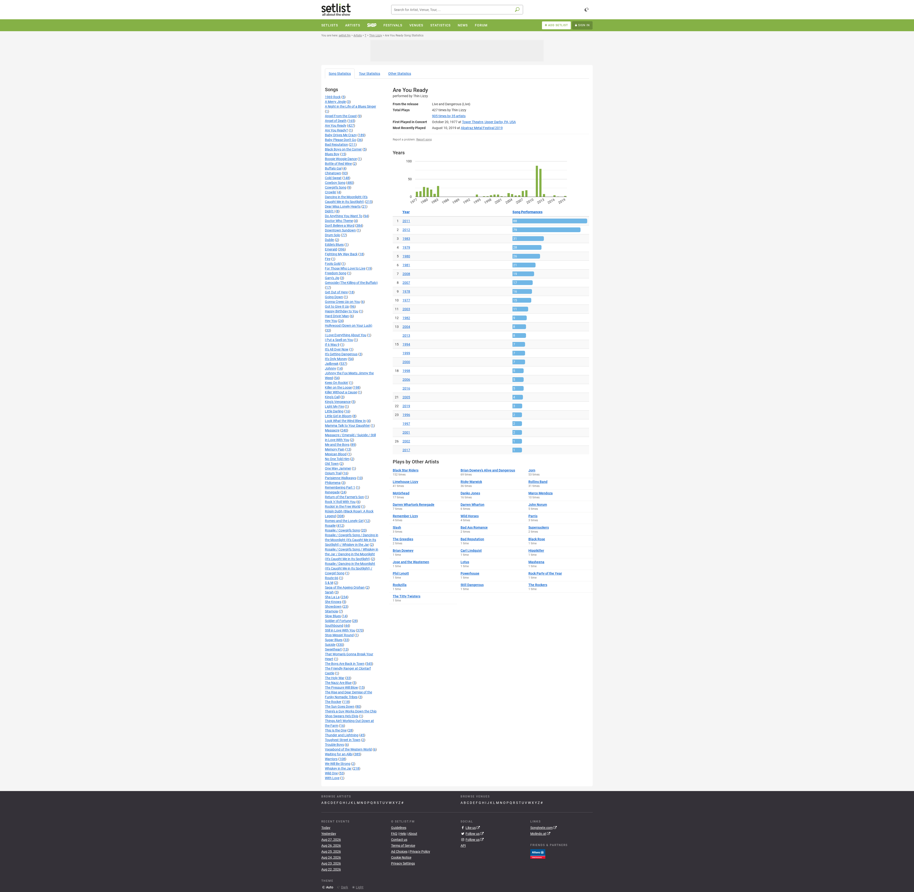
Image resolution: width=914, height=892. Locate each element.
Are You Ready (335, 125)
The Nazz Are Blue (338, 683)
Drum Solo (332, 235)
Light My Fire (334, 406)
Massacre (332, 430)
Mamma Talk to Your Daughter (347, 425)
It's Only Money (336, 359)
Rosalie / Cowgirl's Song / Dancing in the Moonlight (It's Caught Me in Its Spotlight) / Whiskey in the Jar (351, 539)
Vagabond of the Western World (348, 749)
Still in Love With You (340, 630)
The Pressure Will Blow (341, 687)
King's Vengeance (338, 402)
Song (340, 73)
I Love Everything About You (345, 335)
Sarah (329, 592)
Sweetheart (333, 649)
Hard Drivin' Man (337, 316)
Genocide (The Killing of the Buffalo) (351, 283)
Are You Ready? (336, 130)
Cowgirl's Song (335, 187)
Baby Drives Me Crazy (341, 135)
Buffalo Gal (333, 168)
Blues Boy (332, 154)
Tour (369, 73)
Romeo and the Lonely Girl (344, 521)
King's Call (332, 397)
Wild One (331, 773)
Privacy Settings (403, 863)
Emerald (331, 249)
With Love (332, 778)
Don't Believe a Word (339, 225)
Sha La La (332, 597)
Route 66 (331, 578)
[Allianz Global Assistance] (537, 853)
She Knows (333, 602)
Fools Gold (333, 264)
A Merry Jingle (335, 102)
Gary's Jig (332, 278)
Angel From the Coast (341, 116)
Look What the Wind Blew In (345, 421)
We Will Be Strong (337, 764)
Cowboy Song (335, 183)
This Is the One (336, 730)
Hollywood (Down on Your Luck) (348, 325)
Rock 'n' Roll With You (340, 502)
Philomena (333, 483)
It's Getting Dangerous (341, 354)
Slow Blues (333, 616)
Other (399, 73)
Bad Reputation (336, 144)
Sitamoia (331, 611)
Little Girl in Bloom (338, 416)
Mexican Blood (336, 454)
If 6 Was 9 (332, 344)
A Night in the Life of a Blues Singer (350, 106)
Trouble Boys (334, 745)
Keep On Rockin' (336, 383)
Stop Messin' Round (339, 635)
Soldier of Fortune (338, 621)
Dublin (329, 240)
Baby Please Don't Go (340, 140)
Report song (424, 139)
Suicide (330, 644)
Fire (327, 259)
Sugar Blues (334, 640)
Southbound (334, 625)
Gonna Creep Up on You (342, 302)
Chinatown (333, 173)
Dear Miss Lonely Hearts (343, 206)
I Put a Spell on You (339, 340)
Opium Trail (333, 473)
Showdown (333, 606)
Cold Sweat (333, 178)
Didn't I (330, 211)
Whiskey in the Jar (338, 768)
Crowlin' (330, 192)
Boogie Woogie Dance (341, 159)
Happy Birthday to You (341, 311)
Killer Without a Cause (341, 392)
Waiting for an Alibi (339, 754)
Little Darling (334, 411)
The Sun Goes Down (339, 706)
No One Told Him (337, 459)
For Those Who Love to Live (345, 268)
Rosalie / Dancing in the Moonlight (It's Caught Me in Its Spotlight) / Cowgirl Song (350, 568)
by (449, 116)
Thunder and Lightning (341, 735)
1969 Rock (333, 97)
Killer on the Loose (338, 387)
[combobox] (457, 10)
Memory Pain (334, 449)
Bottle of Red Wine (338, 163)
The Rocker (333, 702)
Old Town (332, 464)
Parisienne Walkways (340, 478)
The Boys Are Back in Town (344, 664)
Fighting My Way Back (341, 254)
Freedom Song (335, 273)
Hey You (331, 321)
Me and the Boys (337, 444)
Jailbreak (331, 364)
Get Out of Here (336, 292)
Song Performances (527, 212)
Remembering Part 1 (340, 487)
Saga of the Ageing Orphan (345, 587)
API (463, 845)
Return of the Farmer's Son (344, 497)
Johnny (330, 368)
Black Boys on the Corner (343, 149)
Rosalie (330, 525)
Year (406, 212)
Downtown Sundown (340, 230)
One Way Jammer (338, 468)
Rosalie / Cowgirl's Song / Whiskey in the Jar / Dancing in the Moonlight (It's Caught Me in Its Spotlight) (351, 554)
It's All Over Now (336, 349)
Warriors (331, 759)
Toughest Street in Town (342, 740)
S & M (329, 583)
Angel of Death (336, 121)
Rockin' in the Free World (342, 506)
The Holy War (334, 678)
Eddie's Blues (334, 244)
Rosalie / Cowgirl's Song (342, 530)
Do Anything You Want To (343, 216)
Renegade (332, 492)
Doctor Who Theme (339, 221)
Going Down (334, 297)
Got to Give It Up (337, 306)
